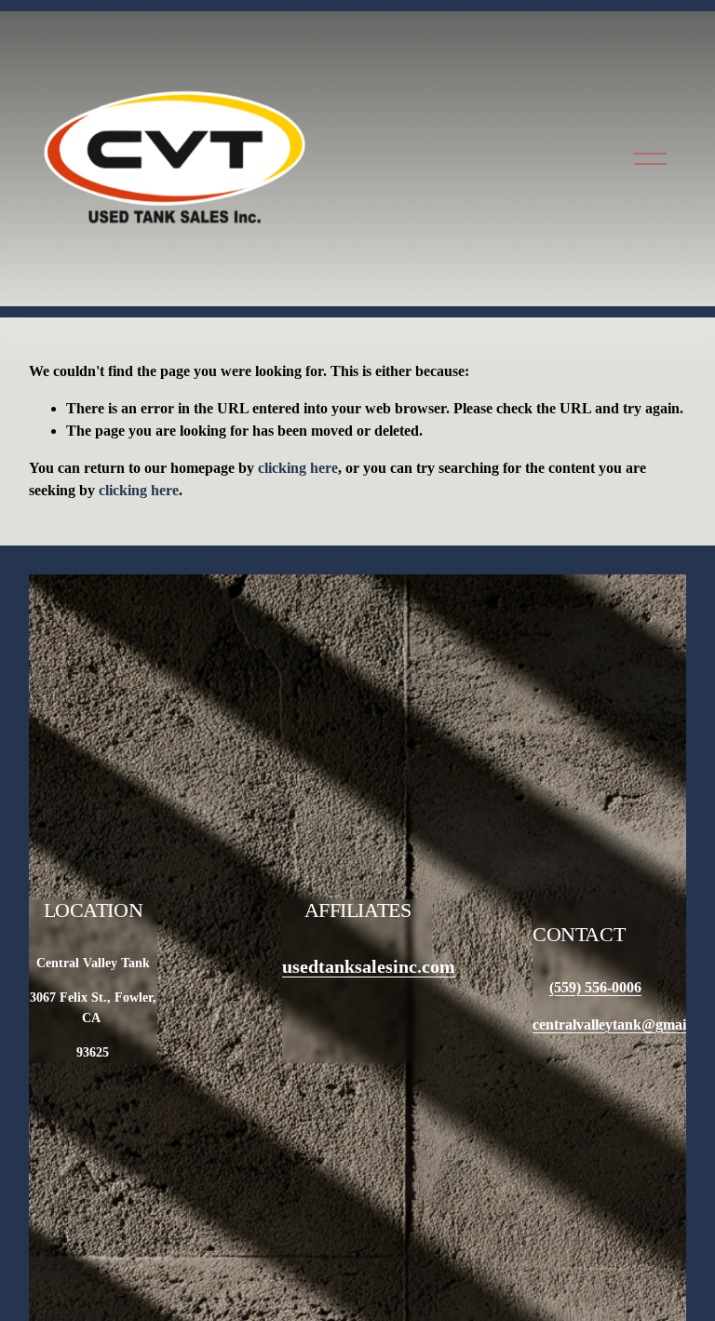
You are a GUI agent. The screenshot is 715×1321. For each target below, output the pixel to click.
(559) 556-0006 (595, 987)
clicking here (298, 468)
